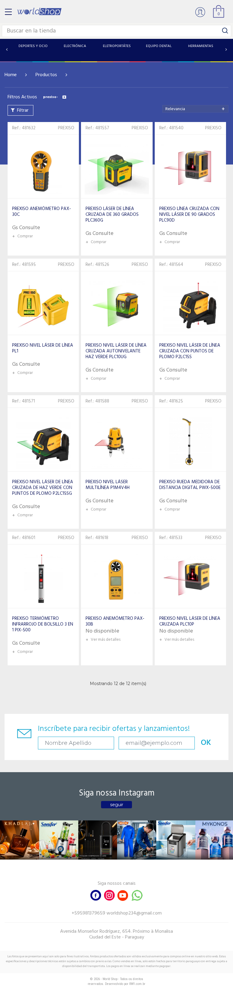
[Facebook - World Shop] (96, 895)
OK (206, 743)
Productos (46, 75)
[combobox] (195, 109)
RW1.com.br (137, 984)
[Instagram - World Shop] (109, 895)
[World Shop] (39, 11)
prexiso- (50, 97)
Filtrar (23, 110)
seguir (116, 804)
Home (11, 75)
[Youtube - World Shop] (122, 895)
